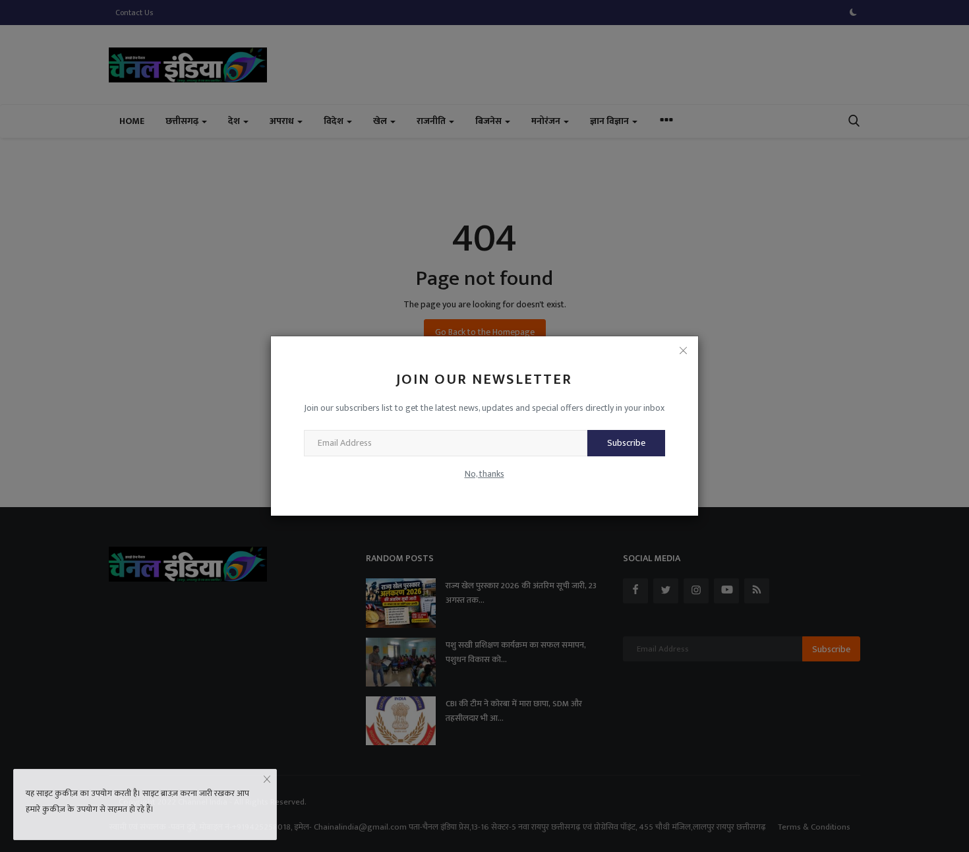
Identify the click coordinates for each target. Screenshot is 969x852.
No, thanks (484, 473)
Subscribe (626, 442)
